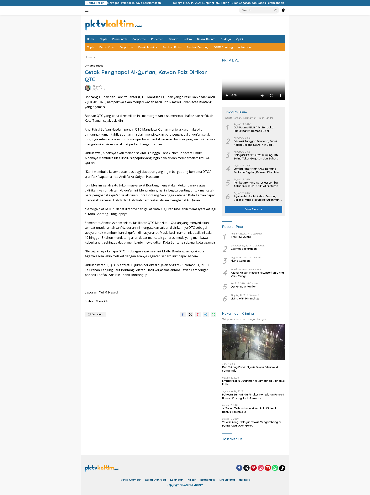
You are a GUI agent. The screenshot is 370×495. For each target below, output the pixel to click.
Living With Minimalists (245, 298)
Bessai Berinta (206, 39)
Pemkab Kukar (147, 47)
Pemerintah (119, 39)
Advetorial (244, 47)
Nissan (192, 480)
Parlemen (157, 39)
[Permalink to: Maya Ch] (88, 87)
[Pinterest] (254, 468)
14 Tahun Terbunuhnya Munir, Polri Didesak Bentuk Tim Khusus (249, 410)
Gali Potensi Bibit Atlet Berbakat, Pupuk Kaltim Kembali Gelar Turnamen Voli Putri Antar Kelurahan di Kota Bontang (257, 129)
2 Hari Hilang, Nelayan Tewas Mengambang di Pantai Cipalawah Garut (251, 423)
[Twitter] (246, 468)
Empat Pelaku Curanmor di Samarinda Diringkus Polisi (253, 382)
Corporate (139, 39)
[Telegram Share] (206, 314)
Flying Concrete (241, 260)
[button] (275, 10)
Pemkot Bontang (198, 47)
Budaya (226, 39)
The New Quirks (241, 237)
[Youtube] (268, 468)
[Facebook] (239, 468)
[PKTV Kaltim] (114, 24)
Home (91, 39)
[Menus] (87, 10)
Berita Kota (106, 47)
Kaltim (188, 39)
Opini (239, 39)
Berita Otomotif (131, 480)
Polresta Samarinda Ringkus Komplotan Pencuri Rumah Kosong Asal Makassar (253, 396)
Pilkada (173, 39)
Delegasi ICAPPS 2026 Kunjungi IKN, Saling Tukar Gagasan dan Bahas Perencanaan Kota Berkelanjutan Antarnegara (231, 3)
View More (252, 209)
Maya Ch (97, 86)
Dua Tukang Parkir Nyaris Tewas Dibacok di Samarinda (250, 368)
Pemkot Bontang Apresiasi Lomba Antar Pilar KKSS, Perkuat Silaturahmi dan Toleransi (257, 184)
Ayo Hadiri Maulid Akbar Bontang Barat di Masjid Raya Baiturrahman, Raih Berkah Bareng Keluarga (257, 198)
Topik (103, 39)
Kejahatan (176, 480)
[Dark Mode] (283, 10)
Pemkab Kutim (172, 47)
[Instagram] (261, 468)
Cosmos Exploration (244, 248)
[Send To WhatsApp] (213, 314)
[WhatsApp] (275, 468)
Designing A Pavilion (243, 286)
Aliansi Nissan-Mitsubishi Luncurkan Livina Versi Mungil (257, 274)
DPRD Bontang (223, 47)
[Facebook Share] (183, 314)
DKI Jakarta (227, 480)
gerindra (244, 480)
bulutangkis (207, 480)
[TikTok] (282, 468)
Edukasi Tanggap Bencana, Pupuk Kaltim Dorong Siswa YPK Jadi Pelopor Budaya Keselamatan (256, 142)
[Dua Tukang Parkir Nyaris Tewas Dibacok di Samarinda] (253, 342)
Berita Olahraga (155, 480)
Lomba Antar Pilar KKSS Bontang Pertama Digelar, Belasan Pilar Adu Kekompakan (256, 170)
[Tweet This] (190, 314)
